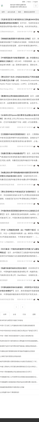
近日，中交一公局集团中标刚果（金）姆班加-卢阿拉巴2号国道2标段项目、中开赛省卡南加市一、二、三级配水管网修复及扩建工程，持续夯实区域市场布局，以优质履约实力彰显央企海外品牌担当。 (19, 234)
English (35, 2)
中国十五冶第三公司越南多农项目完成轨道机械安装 (17, 325)
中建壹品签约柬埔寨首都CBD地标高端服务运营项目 (17, 351)
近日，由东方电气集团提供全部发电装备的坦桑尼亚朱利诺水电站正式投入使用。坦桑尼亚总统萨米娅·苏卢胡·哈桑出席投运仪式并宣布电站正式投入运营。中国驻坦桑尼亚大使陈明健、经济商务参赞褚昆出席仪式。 (19, 157)
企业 (14, 314)
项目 (19, 12)
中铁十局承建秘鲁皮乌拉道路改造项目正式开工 (16, 372)
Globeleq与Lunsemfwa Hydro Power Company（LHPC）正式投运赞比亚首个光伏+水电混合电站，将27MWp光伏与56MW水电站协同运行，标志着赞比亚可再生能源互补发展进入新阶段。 (19, 81)
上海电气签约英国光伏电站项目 (10, 356)
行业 (24, 314)
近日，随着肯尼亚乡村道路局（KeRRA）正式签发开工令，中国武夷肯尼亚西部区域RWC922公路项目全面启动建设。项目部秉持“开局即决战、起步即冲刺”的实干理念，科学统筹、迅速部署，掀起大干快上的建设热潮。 (19, 214)
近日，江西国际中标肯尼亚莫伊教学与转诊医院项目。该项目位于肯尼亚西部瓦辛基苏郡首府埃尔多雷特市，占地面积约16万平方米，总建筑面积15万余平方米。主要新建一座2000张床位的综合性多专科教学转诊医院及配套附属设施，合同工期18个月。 (19, 138)
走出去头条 (11, 12)
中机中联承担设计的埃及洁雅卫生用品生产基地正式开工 (19, 331)
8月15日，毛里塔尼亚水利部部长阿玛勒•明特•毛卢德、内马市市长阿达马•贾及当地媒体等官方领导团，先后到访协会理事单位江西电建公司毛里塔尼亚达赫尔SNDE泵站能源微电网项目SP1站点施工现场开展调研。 (19, 23)
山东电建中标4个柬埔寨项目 (9, 392)
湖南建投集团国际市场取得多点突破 (12, 387)
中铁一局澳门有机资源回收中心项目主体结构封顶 (16, 336)
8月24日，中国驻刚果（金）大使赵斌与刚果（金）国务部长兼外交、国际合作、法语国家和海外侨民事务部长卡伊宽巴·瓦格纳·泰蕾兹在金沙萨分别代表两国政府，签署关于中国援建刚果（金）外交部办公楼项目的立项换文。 (19, 61)
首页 (3, 12)
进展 (34, 314)
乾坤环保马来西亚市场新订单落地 (11, 320)
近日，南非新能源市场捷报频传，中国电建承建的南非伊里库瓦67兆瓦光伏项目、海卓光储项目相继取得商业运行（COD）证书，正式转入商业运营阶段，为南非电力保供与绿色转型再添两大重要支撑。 (19, 291)
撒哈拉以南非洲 (29, 12)
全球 (4, 314)
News (29, 2)
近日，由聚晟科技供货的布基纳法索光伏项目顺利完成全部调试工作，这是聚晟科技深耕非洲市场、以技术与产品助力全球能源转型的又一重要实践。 (19, 100)
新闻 (23, 2)
